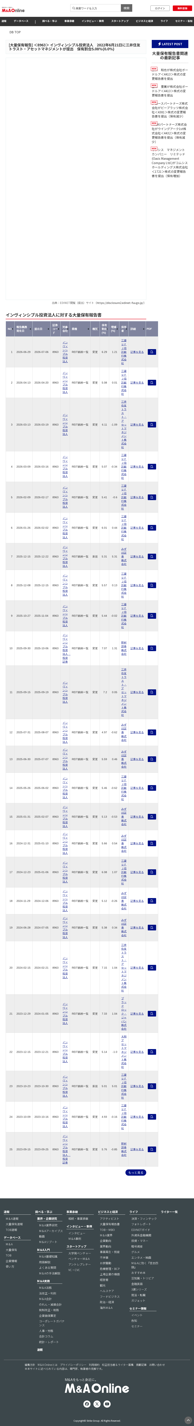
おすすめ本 (138, 1273)
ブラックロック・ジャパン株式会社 (124, 1013)
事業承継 (69, 21)
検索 (127, 8)
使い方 (10, 1266)
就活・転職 (138, 1295)
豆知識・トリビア (142, 1278)
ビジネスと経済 (144, 21)
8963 (41, 44)
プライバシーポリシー (73, 1365)
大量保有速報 (14, 1224)
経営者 (104, 1280)
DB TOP (15, 32)
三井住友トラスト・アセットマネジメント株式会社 (124, 424)
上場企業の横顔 (110, 1274)
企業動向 (105, 1241)
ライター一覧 (169, 1212)
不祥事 (104, 1257)
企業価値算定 (47, 1316)
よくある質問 (47, 1268)
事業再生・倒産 (110, 1252)
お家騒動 (105, 1263)
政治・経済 (107, 1302)
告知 (134, 1320)
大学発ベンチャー (79, 1253)
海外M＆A (106, 1308)
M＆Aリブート (48, 1242)
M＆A (9, 1244)
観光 (103, 1285)
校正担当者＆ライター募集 (118, 1365)
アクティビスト (109, 1219)
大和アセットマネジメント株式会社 (124, 1052)
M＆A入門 (43, 1250)
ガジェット (138, 1300)
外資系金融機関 (141, 1235)
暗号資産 (137, 1246)
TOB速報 (11, 1230)
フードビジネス (110, 1296)
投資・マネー (139, 1241)
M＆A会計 (45, 1299)
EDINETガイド (140, 1230)
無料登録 (182, 8)
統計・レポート (49, 1342)
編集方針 (30, 1365)
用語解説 (44, 1262)
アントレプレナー (79, 1264)
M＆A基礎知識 (48, 1256)
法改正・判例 (47, 1293)
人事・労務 (46, 1331)
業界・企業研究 (47, 1219)
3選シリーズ (139, 1289)
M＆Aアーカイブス (51, 1231)
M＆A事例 (74, 1239)
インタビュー (76, 1233)
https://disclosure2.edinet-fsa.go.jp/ (120, 303)
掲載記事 (141, 1365)
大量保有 (11, 1250)
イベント (137, 1315)
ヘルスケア (107, 1291)
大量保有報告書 (110, 1224)
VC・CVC (74, 1270)
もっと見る (135, 1172)
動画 (42, 1236)
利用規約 (94, 1365)
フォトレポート (141, 1224)
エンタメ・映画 (141, 1257)
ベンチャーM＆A (79, 1259)
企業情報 (11, 1261)
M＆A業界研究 (48, 1225)
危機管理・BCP (110, 1269)
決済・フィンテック (144, 1219)
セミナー (137, 1326)
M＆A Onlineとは (47, 1365)
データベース (21, 21)
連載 (40, 1350)
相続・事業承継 (78, 1219)
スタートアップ (119, 21)
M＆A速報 (12, 1219)
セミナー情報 (137, 1308)
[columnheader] (10, 329)
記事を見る (137, 351)
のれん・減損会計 (50, 1304)
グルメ (135, 1252)
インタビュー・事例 (93, 21)
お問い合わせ (157, 1365)
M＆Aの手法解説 (49, 1273)
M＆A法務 (45, 1288)
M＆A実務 (43, 1281)
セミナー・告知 (183, 21)
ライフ (164, 21)
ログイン (160, 8)
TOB (8, 1255)
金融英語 (137, 1284)
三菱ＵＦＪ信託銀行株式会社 (124, 352)
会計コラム (46, 1336)
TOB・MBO (107, 1230)
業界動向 (105, 1246)
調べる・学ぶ (49, 21)
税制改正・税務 (49, 1310)
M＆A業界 (106, 1235)
